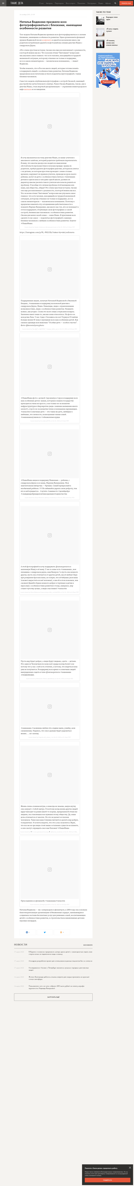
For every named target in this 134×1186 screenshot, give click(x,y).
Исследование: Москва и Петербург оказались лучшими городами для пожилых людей (59, 969)
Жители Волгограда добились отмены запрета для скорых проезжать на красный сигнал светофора (59, 978)
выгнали (27, 89)
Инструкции (91, 3)
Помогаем (81, 3)
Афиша (108, 3)
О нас (41, 3)
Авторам (49, 3)
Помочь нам (126, 3)
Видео (101, 3)
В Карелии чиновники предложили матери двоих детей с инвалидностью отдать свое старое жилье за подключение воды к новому (60, 953)
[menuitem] (3, 3)
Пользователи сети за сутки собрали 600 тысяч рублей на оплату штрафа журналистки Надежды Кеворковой (56, 987)
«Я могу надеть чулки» (112, 30)
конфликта (47, 40)
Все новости (88, 945)
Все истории (70, 3)
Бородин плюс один (112, 18)
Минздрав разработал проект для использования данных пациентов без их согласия (60, 961)
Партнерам (59, 3)
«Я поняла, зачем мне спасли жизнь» (112, 42)
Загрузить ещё (53, 997)
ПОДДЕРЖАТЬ (107, 1180)
